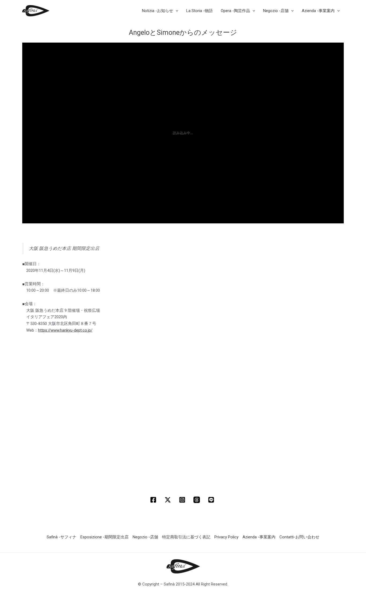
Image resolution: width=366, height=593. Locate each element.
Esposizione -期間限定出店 (104, 537)
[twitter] (168, 500)
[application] (175, 10)
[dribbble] (197, 500)
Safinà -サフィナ (61, 537)
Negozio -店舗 (145, 537)
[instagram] (183, 500)
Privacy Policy (226, 537)
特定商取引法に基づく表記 (186, 537)
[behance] (212, 500)
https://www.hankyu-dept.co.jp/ (65, 330)
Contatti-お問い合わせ (299, 537)
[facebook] (154, 500)
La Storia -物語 (199, 10)
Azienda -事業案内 (258, 537)
